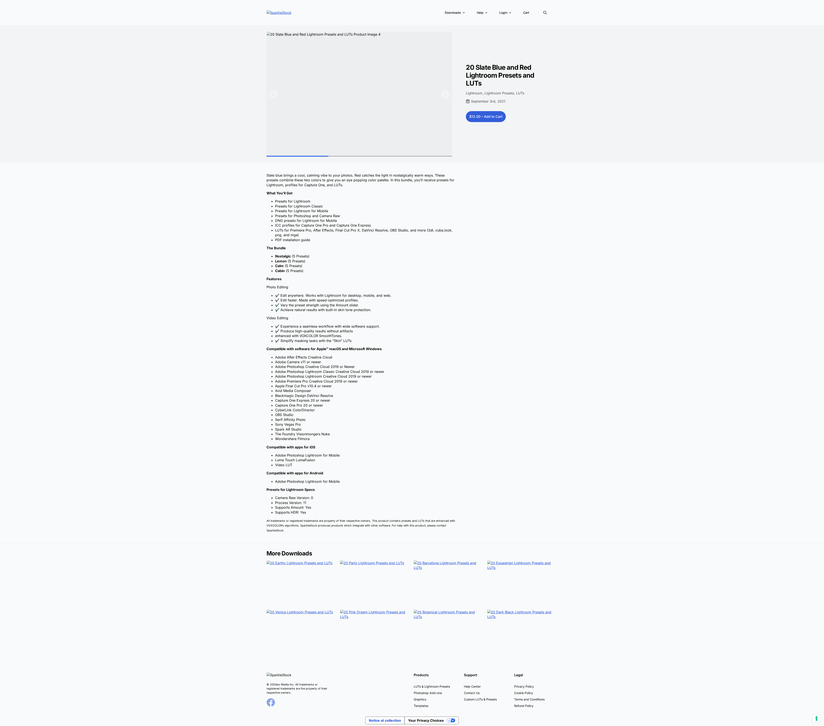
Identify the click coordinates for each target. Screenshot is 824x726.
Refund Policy (523, 706)
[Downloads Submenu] (464, 12)
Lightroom (474, 93)
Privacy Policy (524, 686)
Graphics (420, 699)
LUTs (520, 93)
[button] (273, 94)
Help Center (472, 686)
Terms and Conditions (529, 699)
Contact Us (472, 693)
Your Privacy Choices (426, 720)
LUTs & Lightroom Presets (432, 686)
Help (480, 12)
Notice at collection (385, 720)
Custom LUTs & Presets (480, 699)
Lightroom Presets (499, 93)
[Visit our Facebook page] (271, 702)
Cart (526, 12)
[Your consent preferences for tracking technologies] (816, 718)
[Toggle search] (545, 12)
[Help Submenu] (487, 12)
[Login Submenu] (511, 12)
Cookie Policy (523, 693)
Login (503, 12)
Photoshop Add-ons (428, 693)
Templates (421, 706)
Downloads (453, 12)
